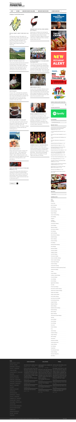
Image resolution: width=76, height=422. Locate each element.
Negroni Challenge (54, 313)
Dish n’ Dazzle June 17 (15, 149)
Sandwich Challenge (54, 332)
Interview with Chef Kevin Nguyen (30, 377)
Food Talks (52, 284)
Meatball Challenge (54, 236)
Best (15, 364)
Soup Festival (53, 338)
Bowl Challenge (53, 207)
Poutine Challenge (54, 326)
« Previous (12, 183)
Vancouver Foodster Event (15, 407)
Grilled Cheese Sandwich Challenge (56, 290)
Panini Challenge (53, 319)
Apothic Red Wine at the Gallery (18, 120)
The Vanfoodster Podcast (55, 349)
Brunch (17, 366)
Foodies (12, 379)
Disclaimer (52, 201)
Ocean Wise (12, 394)
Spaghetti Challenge (54, 252)
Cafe (11, 368)
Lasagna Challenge (54, 302)
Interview (18, 383)
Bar (18, 362)
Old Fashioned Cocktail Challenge (56, 315)
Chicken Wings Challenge (55, 261)
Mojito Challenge (53, 311)
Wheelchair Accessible (14, 411)
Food (17, 377)
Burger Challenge (53, 212)
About (52, 199)
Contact (52, 271)
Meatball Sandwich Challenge (55, 307)
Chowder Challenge (54, 263)
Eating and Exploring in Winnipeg (56, 143)
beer (11, 364)
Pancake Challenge (54, 240)
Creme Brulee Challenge (55, 223)
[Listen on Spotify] (58, 117)
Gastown (12, 381)
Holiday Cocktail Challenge (55, 294)
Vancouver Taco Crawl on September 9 (57, 134)
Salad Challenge (53, 330)
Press (52, 328)
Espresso (12, 377)
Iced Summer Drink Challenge (55, 298)
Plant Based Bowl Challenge (55, 244)
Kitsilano (16, 385)
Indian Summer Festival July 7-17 (38, 114)
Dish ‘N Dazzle (13, 91)
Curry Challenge (53, 279)
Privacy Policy (53, 203)
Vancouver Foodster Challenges (28, 11)
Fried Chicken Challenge (54, 229)
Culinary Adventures (55, 11)
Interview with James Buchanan (32, 365)
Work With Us (53, 355)
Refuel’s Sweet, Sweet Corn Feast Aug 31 (19, 34)
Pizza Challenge (53, 323)
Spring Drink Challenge (54, 340)
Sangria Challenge (54, 334)
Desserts (20, 372)
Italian (11, 385)
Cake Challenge (53, 216)
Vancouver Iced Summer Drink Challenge (57, 137)
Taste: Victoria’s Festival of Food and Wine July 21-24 (19, 168)
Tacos (18, 400)
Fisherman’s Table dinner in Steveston (57, 140)
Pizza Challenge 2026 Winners (44, 386)
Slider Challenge (53, 336)
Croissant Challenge (54, 277)
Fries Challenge (53, 231)
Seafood (19, 398)
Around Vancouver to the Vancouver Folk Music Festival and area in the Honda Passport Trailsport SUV (58, 128)
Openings (52, 317)
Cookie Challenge (53, 273)
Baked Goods (13, 362)
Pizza (11, 396)
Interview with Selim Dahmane (30, 389)
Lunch (11, 387)
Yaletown (12, 415)
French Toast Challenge (54, 286)
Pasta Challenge (53, 321)
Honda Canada (18, 381)
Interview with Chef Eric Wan (29, 381)
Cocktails (16, 368)
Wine (11, 413)
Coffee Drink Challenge (54, 269)
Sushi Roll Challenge (54, 254)
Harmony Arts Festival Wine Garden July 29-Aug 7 (39, 29)
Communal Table (13, 372)
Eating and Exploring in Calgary (56, 145)
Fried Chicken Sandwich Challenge (56, 288)
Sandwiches (12, 398)
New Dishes (12, 390)
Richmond (17, 396)
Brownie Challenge (54, 210)
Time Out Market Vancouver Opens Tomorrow (58, 171)
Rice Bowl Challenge (54, 248)
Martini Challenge (53, 305)
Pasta (17, 394)
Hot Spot (12, 383)
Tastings (18, 11)
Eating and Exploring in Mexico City (56, 154)
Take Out (12, 402)
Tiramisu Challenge (54, 351)
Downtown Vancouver (14, 375)
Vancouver (12, 403)
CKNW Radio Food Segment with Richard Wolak (58, 267)
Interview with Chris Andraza (29, 385)
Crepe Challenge (53, 225)
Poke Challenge (53, 246)
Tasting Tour (18, 402)
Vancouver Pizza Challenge (43, 390)
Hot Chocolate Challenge (55, 296)
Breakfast (12, 366)
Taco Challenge (53, 346)
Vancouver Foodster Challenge (15, 405)
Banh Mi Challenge (54, 205)
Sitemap (52, 200)
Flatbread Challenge (54, 227)
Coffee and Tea (13, 370)
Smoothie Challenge (54, 250)
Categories (52, 218)
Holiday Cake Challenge (54, 292)
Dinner (12, 374)
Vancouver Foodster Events (43, 11)
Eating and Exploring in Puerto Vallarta (60, 381)
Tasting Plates (53, 348)
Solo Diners (12, 400)
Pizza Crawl (53, 325)
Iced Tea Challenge (54, 233)
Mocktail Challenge (54, 309)
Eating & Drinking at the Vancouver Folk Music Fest (39, 61)
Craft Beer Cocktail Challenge (55, 275)
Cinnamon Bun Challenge (55, 265)
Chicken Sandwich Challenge (55, 259)
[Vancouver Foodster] (17, 7)
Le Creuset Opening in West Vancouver (57, 131)
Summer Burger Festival (54, 342)
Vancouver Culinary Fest (55, 353)
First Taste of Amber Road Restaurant (57, 156)
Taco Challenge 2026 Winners (55, 158)
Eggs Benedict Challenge (55, 282)
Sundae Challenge (54, 344)
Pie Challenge (53, 242)
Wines (16, 413)
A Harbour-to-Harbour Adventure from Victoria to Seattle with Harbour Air (62, 390)
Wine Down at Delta (35, 87)
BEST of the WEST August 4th (17, 61)
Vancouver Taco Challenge (55, 169)
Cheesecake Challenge (54, 256)
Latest (12, 11)
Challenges (52, 220)
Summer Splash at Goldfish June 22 (39, 145)
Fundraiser (17, 379)
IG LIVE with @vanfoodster (55, 300)
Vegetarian (12, 409)
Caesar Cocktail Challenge (55, 214)
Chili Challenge (53, 221)
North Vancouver (13, 392)
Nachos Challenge (54, 238)
